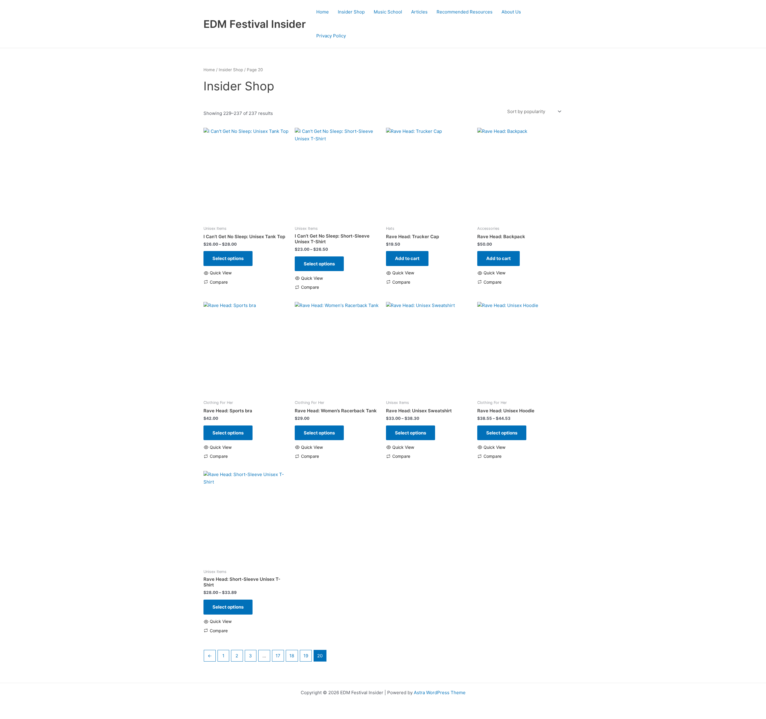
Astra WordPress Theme (440, 692)
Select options (228, 258)
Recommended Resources (465, 12)
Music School (388, 12)
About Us (511, 12)
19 (305, 656)
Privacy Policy (331, 36)
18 (291, 656)
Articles (419, 12)
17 (278, 656)
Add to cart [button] (407, 258)
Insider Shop (351, 12)
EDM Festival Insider (254, 24)
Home (322, 12)
